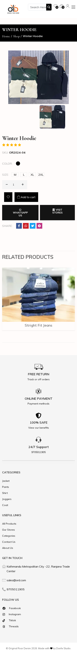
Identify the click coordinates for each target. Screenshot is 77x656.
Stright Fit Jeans (38, 325)
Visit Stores (57, 211)
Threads (13, 626)
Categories (8, 535)
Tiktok (12, 620)
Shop (16, 36)
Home (6, 36)
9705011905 (16, 589)
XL (32, 174)
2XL (41, 174)
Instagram (14, 614)
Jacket (5, 480)
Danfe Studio (63, 648)
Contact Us (8, 541)
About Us (7, 548)
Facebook (14, 608)
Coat (5, 505)
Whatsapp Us (20, 214)
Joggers (6, 499)
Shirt (5, 493)
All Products (9, 523)
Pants (5, 487)
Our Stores (8, 529)
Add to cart (27, 197)
